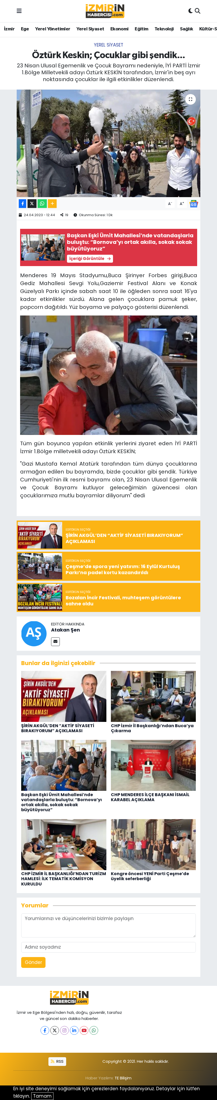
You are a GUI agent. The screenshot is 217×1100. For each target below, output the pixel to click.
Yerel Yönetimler (52, 29)
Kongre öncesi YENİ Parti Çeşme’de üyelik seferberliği (150, 876)
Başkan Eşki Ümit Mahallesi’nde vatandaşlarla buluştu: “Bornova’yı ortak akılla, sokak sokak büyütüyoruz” (61, 802)
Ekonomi (119, 29)
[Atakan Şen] (34, 633)
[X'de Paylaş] (32, 203)
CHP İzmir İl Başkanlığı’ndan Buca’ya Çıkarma (152, 728)
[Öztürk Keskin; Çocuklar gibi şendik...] (109, 143)
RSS (59, 1061)
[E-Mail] (55, 641)
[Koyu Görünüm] (190, 11)
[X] (54, 1030)
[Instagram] (64, 1030)
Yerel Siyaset (90, 29)
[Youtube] (84, 1030)
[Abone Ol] (193, 203)
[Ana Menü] (19, 11)
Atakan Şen (65, 629)
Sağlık (186, 29)
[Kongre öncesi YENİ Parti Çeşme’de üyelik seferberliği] (153, 844)
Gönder (33, 962)
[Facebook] (44, 1030)
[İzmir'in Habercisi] (105, 11)
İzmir (9, 29)
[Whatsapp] (93, 1030)
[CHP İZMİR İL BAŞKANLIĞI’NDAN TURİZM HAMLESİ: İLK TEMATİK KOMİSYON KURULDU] (63, 844)
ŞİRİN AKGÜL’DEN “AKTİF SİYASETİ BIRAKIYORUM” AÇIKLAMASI (57, 728)
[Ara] (197, 11)
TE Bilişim (123, 1078)
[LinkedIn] (74, 1030)
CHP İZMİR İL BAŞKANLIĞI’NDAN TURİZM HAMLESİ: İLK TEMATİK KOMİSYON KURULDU (63, 879)
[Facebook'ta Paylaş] (22, 203)
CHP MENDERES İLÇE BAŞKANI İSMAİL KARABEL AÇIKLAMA (150, 797)
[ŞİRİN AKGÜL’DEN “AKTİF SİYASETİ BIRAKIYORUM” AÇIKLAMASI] (63, 696)
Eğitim (141, 29)
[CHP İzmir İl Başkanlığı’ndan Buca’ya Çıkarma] (153, 696)
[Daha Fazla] (52, 203)
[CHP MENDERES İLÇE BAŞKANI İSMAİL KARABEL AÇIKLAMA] (153, 765)
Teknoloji (164, 29)
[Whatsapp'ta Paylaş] (42, 203)
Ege (25, 29)
